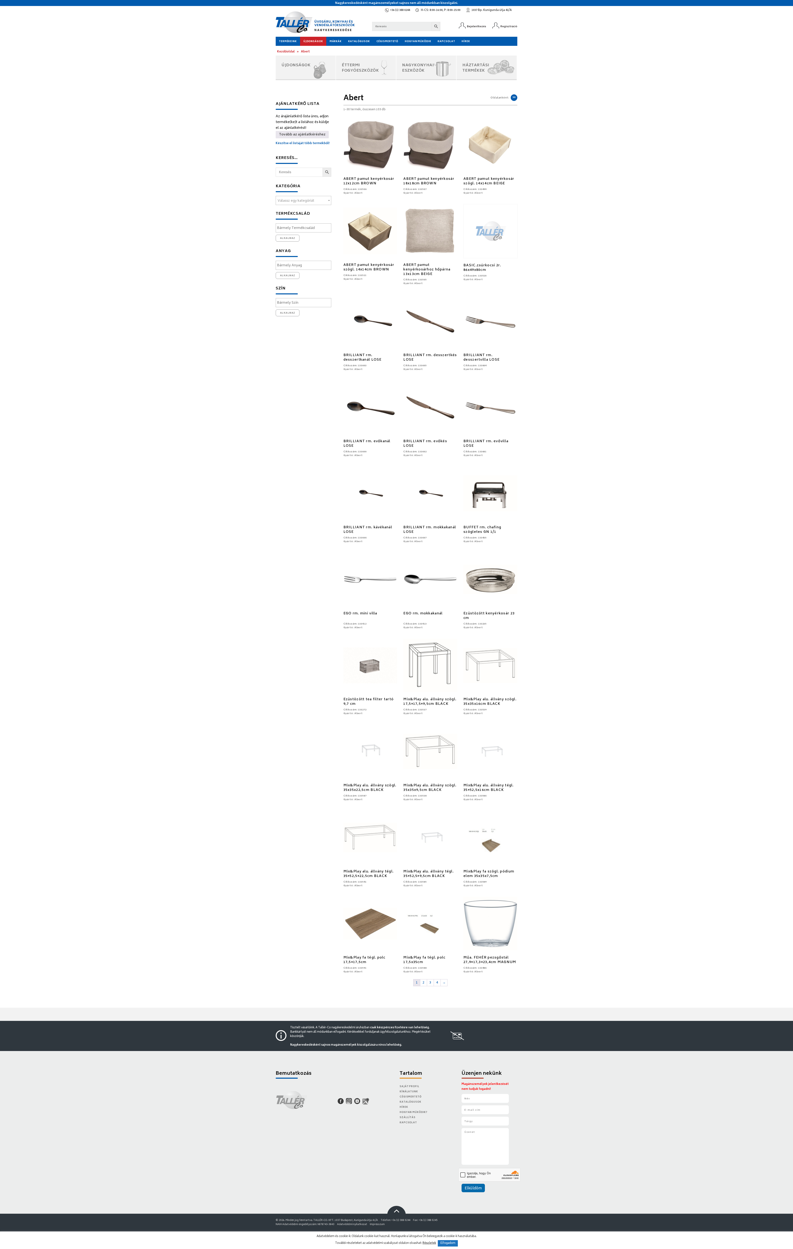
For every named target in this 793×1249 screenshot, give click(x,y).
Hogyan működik (418, 42)
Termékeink (288, 42)
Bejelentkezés (476, 26)
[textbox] (303, 201)
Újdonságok (313, 42)
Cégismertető (387, 42)
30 (514, 97)
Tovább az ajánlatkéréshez (302, 134)
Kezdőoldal (286, 51)
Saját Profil (409, 1087)
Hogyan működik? (413, 1112)
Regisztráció (508, 26)
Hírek (466, 42)
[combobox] (303, 200)
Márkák (336, 42)
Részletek (429, 1243)
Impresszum (377, 1224)
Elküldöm (473, 1188)
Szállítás (407, 1118)
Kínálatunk (409, 1092)
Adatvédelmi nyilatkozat (352, 1224)
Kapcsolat (446, 42)
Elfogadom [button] (447, 1243)
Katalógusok (359, 42)
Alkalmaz (287, 238)
